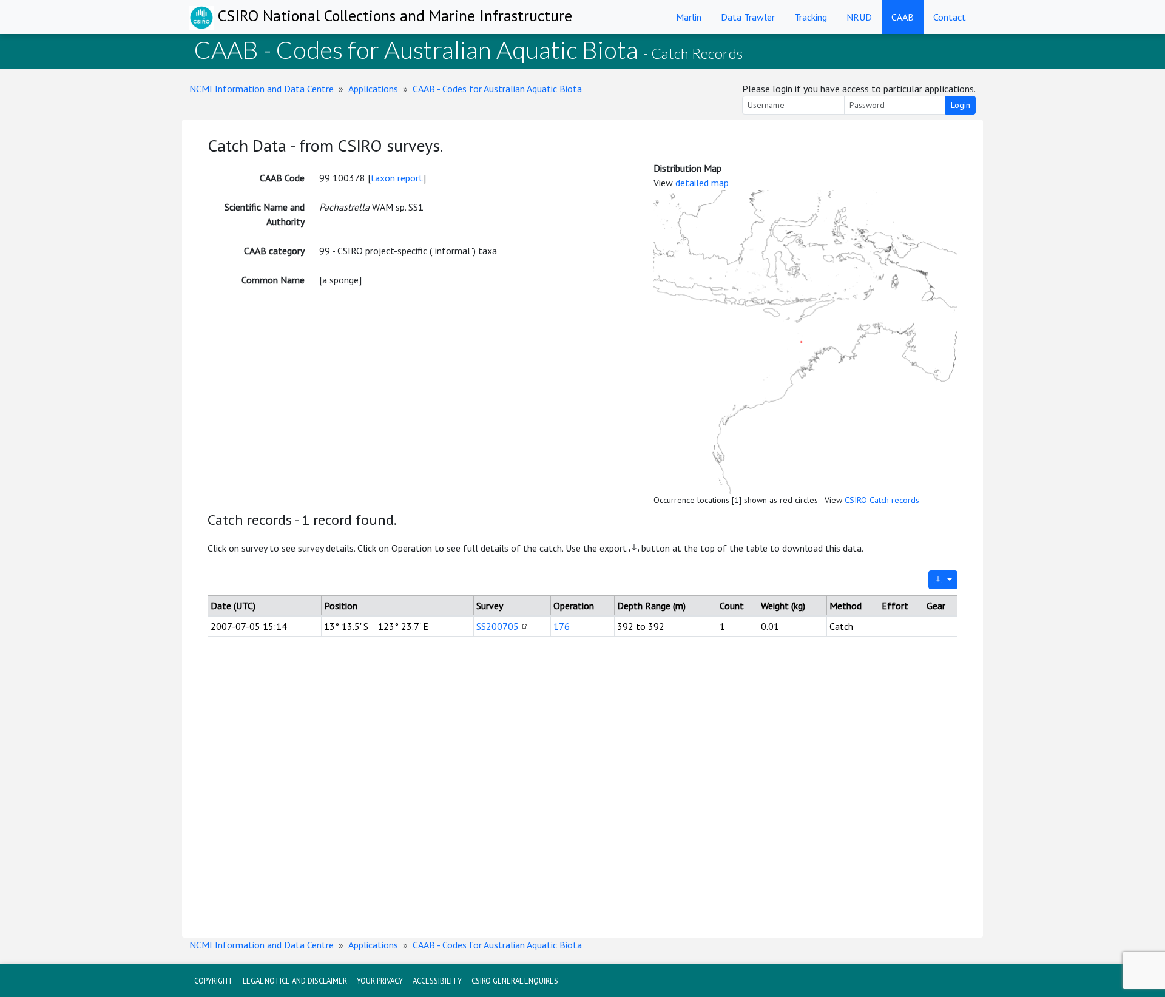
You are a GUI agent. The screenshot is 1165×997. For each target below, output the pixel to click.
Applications (373, 89)
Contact (949, 17)
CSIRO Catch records (882, 500)
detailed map (702, 183)
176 (561, 626)
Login (960, 105)
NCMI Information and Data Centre (261, 89)
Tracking (810, 17)
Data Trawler (748, 17)
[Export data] (942, 579)
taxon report (397, 178)
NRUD (859, 17)
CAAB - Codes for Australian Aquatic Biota (497, 89)
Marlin (688, 17)
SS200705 (497, 626)
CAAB (902, 17)
